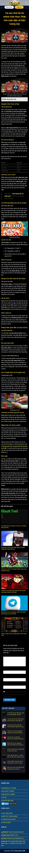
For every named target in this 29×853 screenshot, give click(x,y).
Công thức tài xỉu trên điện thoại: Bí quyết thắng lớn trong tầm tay (13, 548)
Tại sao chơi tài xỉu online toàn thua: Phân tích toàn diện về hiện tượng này (15, 719)
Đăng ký (19, 7)
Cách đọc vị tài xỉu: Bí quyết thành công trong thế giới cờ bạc (14, 732)
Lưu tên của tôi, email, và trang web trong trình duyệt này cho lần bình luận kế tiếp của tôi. (14, 694)
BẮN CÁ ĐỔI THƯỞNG (8, 794)
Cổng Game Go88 (20, 851)
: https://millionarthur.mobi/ (12, 832)
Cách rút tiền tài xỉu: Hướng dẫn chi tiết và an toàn (15, 750)
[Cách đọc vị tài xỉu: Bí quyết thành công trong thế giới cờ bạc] (14, 559)
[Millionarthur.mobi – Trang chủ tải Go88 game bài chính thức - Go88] (14, 3)
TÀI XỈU (4, 797)
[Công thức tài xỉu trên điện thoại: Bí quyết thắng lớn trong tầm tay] (14, 538)
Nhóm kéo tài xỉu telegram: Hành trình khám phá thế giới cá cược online (13, 613)
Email (5, 676)
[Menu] (26, 3)
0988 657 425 (9, 835)
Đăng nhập (9, 7)
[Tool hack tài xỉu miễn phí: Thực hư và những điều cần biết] (14, 516)
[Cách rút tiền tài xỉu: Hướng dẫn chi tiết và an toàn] (14, 624)
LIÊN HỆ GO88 (6, 822)
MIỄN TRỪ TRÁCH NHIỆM (9, 816)
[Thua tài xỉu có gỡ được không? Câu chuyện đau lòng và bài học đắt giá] (14, 581)
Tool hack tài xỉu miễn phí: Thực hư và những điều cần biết (15, 713)
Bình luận (6, 655)
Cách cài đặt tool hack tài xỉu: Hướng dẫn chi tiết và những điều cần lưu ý (15, 762)
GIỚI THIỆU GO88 (7, 813)
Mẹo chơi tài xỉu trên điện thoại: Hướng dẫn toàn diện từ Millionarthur (15, 768)
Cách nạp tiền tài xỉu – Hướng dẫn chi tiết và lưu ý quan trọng (15, 756)
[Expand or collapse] (26, 99)
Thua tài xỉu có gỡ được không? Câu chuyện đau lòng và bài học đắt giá (13, 591)
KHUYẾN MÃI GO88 (7, 800)
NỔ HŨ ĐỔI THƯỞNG (8, 791)
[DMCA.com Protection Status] (9, 803)
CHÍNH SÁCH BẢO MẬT (9, 819)
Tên (4, 669)
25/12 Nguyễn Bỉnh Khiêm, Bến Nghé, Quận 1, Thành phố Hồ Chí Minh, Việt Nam (13, 843)
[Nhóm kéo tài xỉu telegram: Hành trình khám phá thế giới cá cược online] (14, 603)
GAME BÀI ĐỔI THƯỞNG (9, 788)
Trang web (6, 684)
